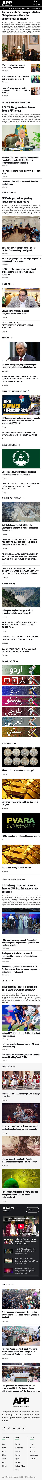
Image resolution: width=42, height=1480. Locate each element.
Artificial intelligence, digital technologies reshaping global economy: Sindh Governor (19, 366)
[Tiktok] (24, 1428)
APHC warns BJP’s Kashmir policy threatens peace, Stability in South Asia (19, 624)
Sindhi (4, 1451)
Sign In (36, 1)
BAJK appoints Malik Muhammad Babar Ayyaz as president (19, 650)
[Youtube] (14, 1428)
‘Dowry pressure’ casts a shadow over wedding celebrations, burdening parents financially (21, 1127)
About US (32, 1447)
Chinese (4, 1466)
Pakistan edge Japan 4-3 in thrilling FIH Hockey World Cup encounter (19, 988)
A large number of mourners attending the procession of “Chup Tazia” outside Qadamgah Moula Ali (20, 1314)
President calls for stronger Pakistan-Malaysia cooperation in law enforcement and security (21, 15)
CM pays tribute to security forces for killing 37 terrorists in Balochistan (20, 486)
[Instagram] (9, 1428)
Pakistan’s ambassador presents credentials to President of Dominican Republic (16, 90)
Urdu (3, 1444)
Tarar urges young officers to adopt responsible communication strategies (21, 259)
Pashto (4, 1447)
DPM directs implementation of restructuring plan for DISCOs (13, 66)
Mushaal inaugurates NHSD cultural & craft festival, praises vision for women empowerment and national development (21, 969)
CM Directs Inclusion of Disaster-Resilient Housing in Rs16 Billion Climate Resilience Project (20, 542)
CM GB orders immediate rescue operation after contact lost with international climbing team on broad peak (21, 572)
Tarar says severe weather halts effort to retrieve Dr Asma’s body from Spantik (19, 249)
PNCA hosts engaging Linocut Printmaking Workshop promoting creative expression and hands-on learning (20, 942)
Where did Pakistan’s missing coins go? (18, 770)
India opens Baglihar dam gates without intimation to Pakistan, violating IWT (18, 611)
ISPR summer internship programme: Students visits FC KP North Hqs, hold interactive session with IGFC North (21, 420)
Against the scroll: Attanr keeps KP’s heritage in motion (21, 1095)
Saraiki (4, 1458)
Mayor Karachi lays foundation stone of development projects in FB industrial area (20, 378)
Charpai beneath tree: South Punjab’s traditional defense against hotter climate (19, 1160)
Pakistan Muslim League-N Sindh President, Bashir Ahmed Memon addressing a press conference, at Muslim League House (19, 1351)
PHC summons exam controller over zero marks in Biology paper (20, 433)
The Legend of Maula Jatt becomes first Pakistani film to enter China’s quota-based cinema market (19, 956)
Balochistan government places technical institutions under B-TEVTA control (19, 473)
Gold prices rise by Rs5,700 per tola (16, 867)
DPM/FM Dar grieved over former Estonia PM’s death (18, 108)
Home (31, 1444)
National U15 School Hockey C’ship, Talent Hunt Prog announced (21, 1034)
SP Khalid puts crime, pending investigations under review (17, 199)
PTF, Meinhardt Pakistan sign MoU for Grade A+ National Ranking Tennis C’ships (21, 1056)
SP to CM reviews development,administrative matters (17, 325)
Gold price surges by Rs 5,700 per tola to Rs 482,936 (20, 803)
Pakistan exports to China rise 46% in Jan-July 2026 (21, 172)
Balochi (4, 1455)
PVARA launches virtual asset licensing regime (21, 835)
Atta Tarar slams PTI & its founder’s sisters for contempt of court (15, 77)
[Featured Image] (21, 48)
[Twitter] (19, 1428)
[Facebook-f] (4, 1428)
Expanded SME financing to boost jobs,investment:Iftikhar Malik (15, 312)
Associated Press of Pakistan (21, 1244)
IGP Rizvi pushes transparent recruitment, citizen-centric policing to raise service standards (19, 272)
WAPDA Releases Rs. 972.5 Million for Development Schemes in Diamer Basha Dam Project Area (20, 528)
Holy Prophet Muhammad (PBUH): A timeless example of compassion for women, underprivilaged (20, 1194)
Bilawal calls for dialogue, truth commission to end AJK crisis (20, 638)
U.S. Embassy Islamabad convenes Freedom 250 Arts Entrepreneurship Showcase (20, 888)
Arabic (4, 1462)
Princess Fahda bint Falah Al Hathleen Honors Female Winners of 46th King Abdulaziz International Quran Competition (20, 160)
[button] (34, 4)
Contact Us (33, 1458)
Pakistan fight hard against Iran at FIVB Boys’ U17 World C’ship (20, 1045)
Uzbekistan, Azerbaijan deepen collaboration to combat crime (21, 182)
